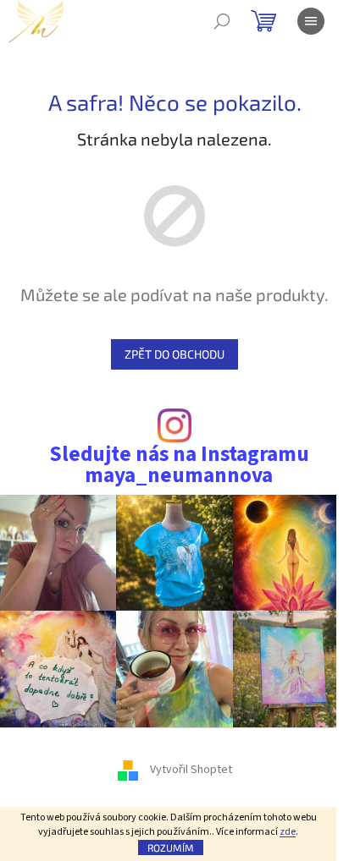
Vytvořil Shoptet (191, 769)
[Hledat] (222, 21)
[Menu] (311, 21)
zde (288, 832)
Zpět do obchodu (174, 354)
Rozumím (170, 847)
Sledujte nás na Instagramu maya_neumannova (179, 465)
